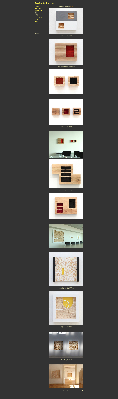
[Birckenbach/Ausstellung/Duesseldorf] (66, 247)
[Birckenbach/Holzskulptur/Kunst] (39, 8)
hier (72, 6)
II (37, 12)
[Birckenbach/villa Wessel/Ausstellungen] (66, 387)
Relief (36, 12)
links (35, 33)
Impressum (37, 33)
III (37, 13)
